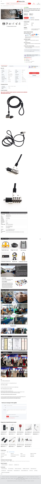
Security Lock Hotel (9, 470)
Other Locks (12, 5)
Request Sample (37, 19)
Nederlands (26, 478)
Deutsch (24, 478)
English (6, 478)
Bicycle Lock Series (22, 456)
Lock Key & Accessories (4, 464)
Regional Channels (32, 476)
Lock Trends (35, 470)
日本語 (34, 478)
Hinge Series (2, 456)
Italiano (21, 478)
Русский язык (17, 478)
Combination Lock (16, 464)
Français (15, 478)
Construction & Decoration (6, 5)
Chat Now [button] (32, 17)
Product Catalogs (12, 451)
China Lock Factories (4, 468)
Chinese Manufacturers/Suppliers (13, 476)
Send (7, 416)
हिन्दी (35, 478)
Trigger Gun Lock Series (33, 453)
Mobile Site (19, 477)
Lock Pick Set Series (13, 456)
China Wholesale (20, 476)
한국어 (31, 478)
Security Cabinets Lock (17, 470)
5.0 (31, 67)
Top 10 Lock (31, 470)
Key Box (21, 453)
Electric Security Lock (33, 468)
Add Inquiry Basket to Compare (12, 26)
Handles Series (32, 456)
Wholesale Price (24, 476)
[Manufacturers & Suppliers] (20, 1)
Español (9, 478)
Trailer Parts (12, 453)
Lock (10, 5)
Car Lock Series (3, 453)
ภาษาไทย (38, 478)
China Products (7, 476)
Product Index (36, 476)
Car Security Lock (3, 470)
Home (1, 5)
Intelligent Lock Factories (26, 468)
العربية (29, 478)
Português (12, 478)
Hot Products (3, 476)
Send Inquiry (26, 17)
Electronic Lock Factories (18, 468)
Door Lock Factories (10, 468)
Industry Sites (28, 476)
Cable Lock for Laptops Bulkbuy (5, 472)
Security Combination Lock (24, 470)
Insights (22, 477)
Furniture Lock (11, 464)
